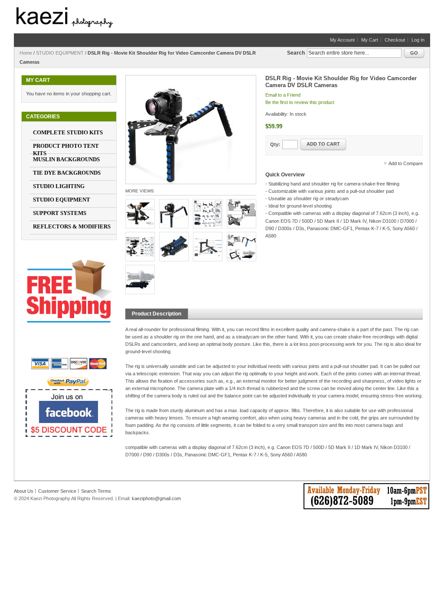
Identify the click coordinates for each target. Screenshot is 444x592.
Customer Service (57, 491)
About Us (23, 491)
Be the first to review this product (299, 102)
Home (26, 52)
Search (296, 53)
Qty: (275, 144)
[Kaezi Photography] (64, 17)
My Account (342, 39)
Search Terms (96, 491)
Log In (417, 39)
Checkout (395, 39)
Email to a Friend (282, 95)
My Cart (369, 39)
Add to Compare (405, 163)
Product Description (156, 314)
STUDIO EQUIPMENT (60, 52)
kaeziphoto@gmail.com (156, 498)
